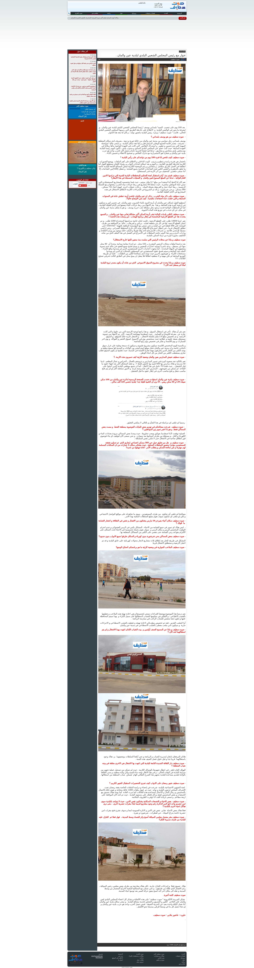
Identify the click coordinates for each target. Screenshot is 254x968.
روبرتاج (134, 13)
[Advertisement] (127, 35)
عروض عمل (140, 962)
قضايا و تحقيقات (150, 13)
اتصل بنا (120, 960)
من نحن (120, 956)
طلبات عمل (140, 960)
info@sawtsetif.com (97, 956)
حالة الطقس (142, 3)
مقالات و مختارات (159, 956)
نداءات (142, 958)
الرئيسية (179, 13)
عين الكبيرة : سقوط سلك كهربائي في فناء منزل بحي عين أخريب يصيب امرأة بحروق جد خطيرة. (84, 18)
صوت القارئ (78, 13)
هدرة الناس (161, 958)
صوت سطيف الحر (159, 954)
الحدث (166, 13)
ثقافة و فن (95, 13)
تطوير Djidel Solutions (127, 967)
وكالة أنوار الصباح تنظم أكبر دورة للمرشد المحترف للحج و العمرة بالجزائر (142, 18)
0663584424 (99, 957)
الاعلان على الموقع (117, 958)
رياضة (109, 13)
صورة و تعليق (160, 960)
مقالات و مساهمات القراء (136, 956)
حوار (121, 13)
